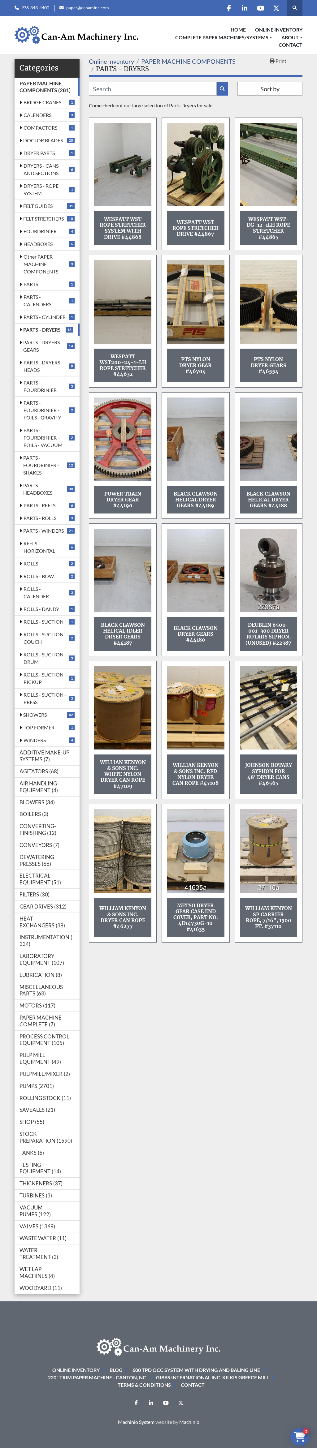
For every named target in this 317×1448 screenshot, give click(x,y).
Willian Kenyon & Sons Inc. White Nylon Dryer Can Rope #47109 (123, 774)
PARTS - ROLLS (40, 518)
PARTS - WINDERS (43, 531)
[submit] (222, 89)
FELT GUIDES (38, 206)
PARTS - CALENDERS (37, 300)
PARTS (31, 284)
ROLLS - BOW (39, 576)
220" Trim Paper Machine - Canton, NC (97, 1377)
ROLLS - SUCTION (43, 622)
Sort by (270, 88)
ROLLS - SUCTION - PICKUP (45, 678)
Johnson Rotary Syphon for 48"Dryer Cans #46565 (268, 774)
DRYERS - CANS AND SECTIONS (41, 169)
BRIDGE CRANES (42, 102)
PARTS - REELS (39, 505)
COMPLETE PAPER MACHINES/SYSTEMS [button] (221, 37)
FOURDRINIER (40, 231)
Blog (116, 1370)
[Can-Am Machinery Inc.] (158, 1346)
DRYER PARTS (39, 153)
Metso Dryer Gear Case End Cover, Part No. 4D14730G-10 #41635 (195, 917)
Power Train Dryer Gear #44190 (122, 500)
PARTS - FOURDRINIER (40, 386)
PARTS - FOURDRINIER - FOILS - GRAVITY (42, 410)
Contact (290, 45)
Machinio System (136, 1422)
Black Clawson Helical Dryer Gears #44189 (196, 500)
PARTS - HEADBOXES (37, 489)
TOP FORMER (39, 727)
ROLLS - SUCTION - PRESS (45, 698)
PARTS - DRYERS (42, 330)
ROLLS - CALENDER (36, 592)
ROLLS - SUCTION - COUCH (45, 638)
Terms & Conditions (144, 1385)
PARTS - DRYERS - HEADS (43, 366)
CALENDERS (37, 115)
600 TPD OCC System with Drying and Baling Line (196, 1370)
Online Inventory (278, 29)
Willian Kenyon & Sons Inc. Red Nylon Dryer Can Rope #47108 (195, 774)
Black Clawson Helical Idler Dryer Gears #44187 (123, 634)
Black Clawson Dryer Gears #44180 (196, 634)
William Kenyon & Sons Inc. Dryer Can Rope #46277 (122, 917)
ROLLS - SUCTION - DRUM (45, 658)
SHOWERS (35, 715)
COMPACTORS (40, 128)
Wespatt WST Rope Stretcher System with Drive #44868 (123, 228)
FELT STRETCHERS (43, 218)
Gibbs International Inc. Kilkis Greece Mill (212, 1377)
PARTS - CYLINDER (45, 317)
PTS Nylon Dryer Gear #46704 (195, 365)
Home (238, 29)
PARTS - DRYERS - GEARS (43, 346)
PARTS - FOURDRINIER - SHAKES (41, 465)
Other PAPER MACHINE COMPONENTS (41, 264)
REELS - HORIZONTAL (39, 547)
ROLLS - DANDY (41, 609)
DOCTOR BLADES (43, 140)
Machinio (189, 1422)
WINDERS (35, 740)
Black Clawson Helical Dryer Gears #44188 (268, 500)
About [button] (290, 37)
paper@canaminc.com (87, 7)
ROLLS (31, 563)
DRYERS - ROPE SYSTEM (41, 189)
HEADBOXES (38, 244)
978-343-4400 (35, 7)
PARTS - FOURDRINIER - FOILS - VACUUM (43, 437)
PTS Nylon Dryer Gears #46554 (268, 365)
